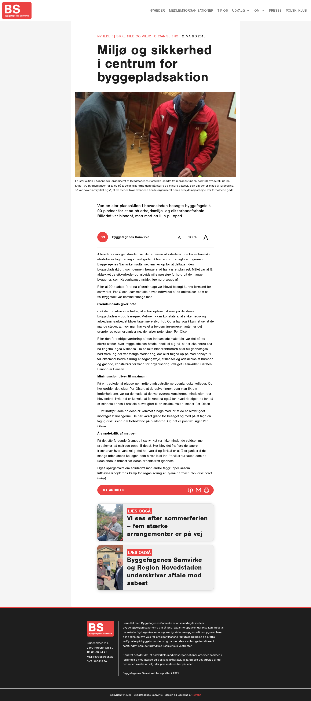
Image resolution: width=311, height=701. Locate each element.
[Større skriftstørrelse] (205, 237)
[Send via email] (198, 490)
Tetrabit (196, 695)
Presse (275, 10)
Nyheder (157, 10)
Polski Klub (296, 10)
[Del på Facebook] (190, 490)
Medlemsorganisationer (191, 10)
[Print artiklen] (206, 490)
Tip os (222, 10)
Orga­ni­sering (166, 36)
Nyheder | (106, 36)
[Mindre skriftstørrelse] (179, 237)
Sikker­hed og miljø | (135, 36)
